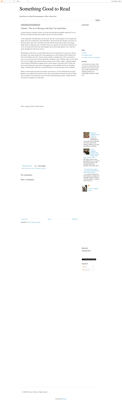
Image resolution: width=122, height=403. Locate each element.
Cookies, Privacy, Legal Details (91, 57)
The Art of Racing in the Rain (38, 168)
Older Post (75, 219)
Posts (85, 267)
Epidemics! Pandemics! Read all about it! (94, 134)
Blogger (64, 399)
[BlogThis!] (40, 166)
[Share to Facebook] (43, 166)
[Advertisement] (91, 104)
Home (49, 219)
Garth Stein (28, 168)
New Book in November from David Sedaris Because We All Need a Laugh (91, 170)
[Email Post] (35, 166)
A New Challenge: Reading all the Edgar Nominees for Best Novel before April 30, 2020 (91, 153)
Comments (87, 270)
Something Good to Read (45, 8)
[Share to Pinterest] (45, 166)
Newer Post (24, 219)
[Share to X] (41, 166)
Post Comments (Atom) (34, 222)
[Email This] (38, 166)
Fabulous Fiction (87, 55)
